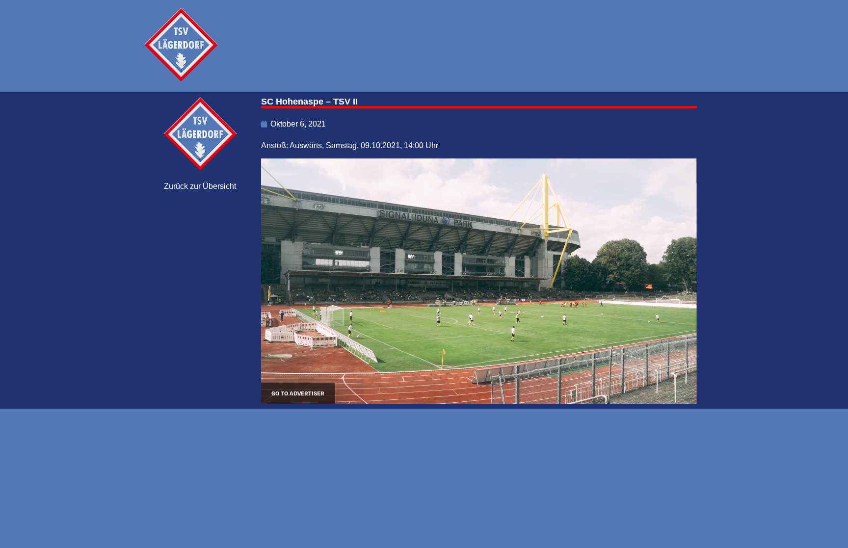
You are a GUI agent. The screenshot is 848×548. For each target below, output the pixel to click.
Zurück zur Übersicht (200, 186)
